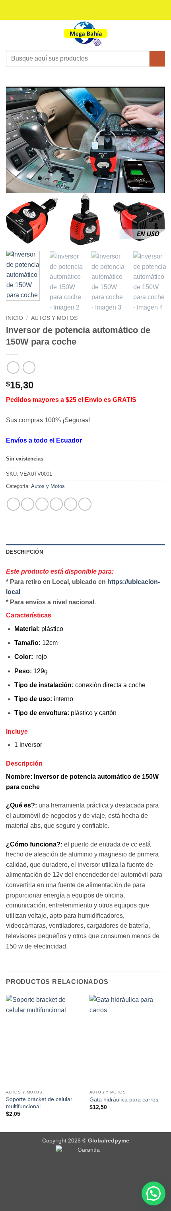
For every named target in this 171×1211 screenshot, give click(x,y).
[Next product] (13, 367)
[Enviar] (157, 59)
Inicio (14, 318)
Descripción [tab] (24, 552)
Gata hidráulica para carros (123, 1100)
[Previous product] (29, 367)
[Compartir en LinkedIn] (70, 504)
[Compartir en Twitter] (42, 504)
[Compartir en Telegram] (84, 504)
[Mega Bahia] (85, 34)
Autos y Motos (54, 318)
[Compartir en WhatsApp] (13, 504)
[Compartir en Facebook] (27, 504)
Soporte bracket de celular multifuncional (39, 1102)
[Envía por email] (56, 504)
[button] (11, 33)
